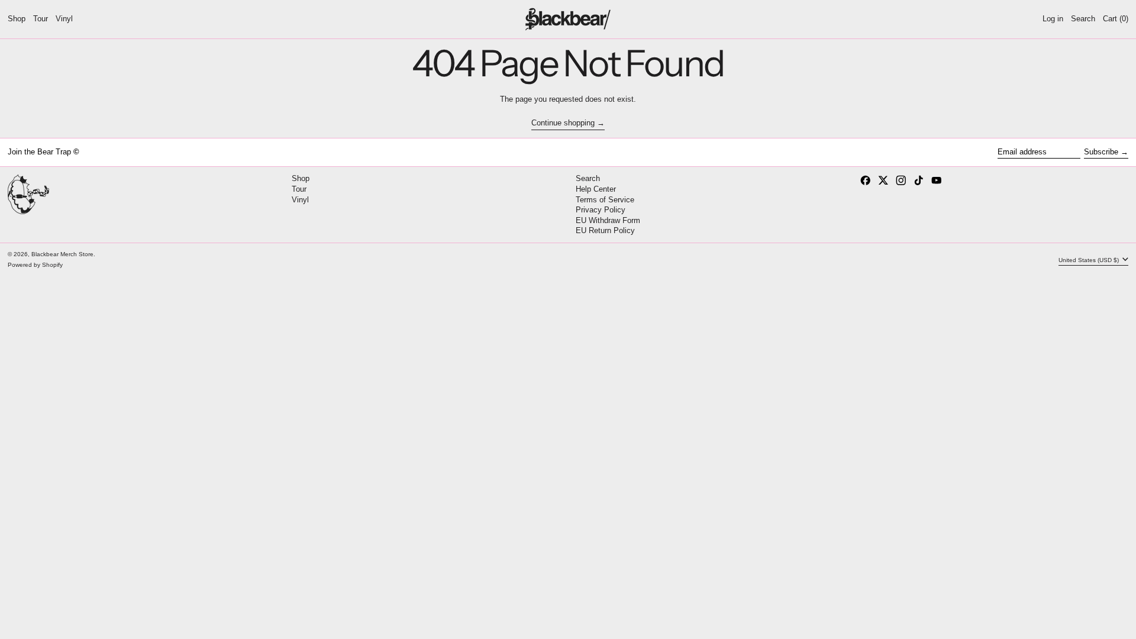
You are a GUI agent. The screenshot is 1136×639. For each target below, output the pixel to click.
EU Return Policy (605, 230)
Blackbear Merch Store (62, 254)
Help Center (596, 189)
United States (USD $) (1089, 259)
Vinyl (300, 199)
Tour (299, 189)
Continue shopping (563, 123)
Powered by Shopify (35, 265)
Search (588, 178)
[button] (1083, 19)
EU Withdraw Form (608, 220)
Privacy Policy (600, 209)
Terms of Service (605, 199)
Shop (300, 178)
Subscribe (1101, 151)
